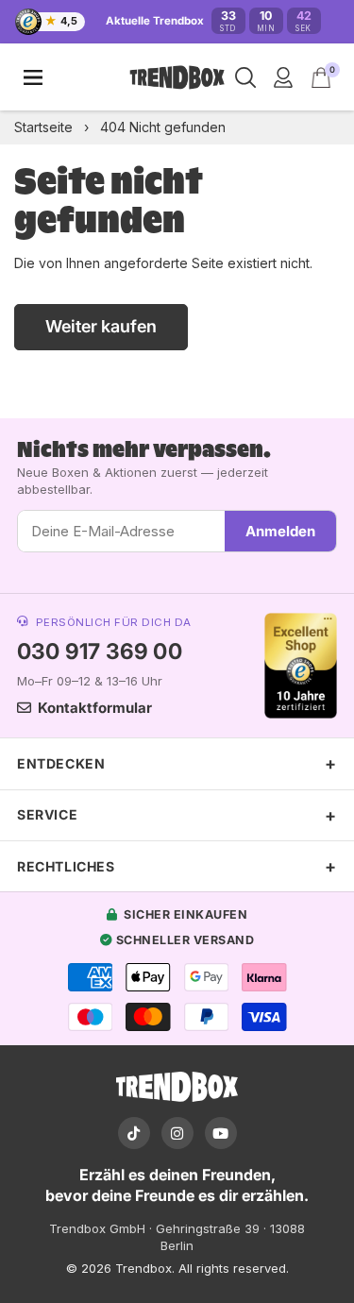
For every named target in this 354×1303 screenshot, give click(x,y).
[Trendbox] (177, 78)
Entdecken (61, 763)
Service (47, 814)
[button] (321, 77)
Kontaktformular (95, 708)
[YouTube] (221, 1133)
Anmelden (280, 531)
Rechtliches (66, 866)
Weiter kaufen (101, 326)
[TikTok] (134, 1133)
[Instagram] (177, 1133)
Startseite (43, 127)
